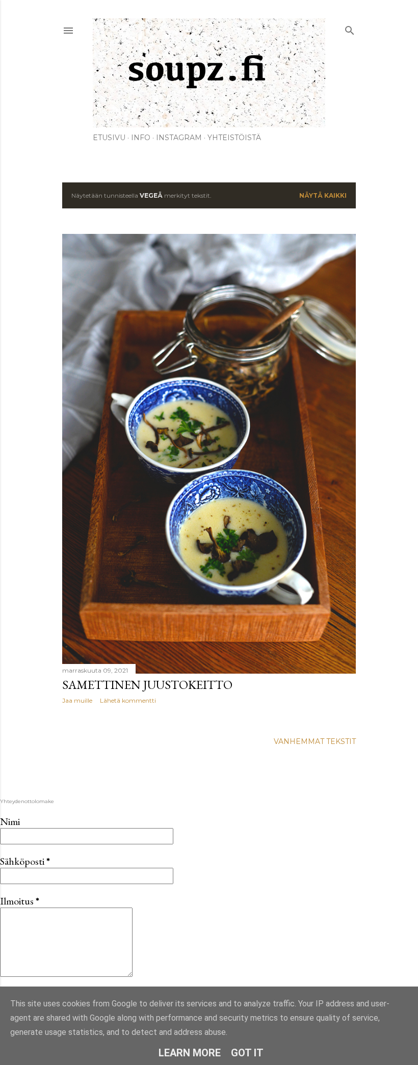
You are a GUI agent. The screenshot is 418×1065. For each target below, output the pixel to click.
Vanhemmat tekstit (315, 741)
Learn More (190, 1053)
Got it (247, 1053)
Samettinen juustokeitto (147, 685)
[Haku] (350, 28)
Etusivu (109, 137)
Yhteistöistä (234, 137)
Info (140, 137)
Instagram (179, 137)
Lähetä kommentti (128, 700)
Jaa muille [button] (77, 700)
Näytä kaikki (323, 195)
